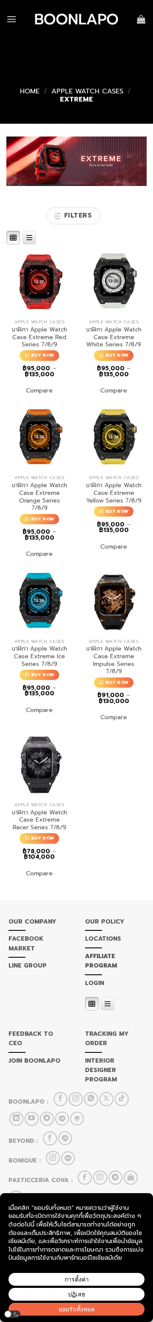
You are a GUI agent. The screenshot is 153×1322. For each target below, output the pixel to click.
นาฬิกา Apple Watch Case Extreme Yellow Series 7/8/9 (114, 493)
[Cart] (142, 19)
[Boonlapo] (76, 19)
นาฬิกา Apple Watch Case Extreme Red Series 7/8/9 (39, 337)
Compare (39, 390)
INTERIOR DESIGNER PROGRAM (101, 1070)
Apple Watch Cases (87, 91)
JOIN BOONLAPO (34, 1060)
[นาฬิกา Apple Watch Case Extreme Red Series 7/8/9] (39, 282)
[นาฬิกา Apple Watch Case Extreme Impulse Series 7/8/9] (114, 601)
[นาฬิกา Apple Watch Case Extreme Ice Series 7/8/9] (39, 601)
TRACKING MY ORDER (107, 1038)
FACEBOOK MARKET (25, 943)
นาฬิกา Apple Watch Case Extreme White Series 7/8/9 (114, 337)
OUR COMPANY (32, 921)
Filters (77, 215)
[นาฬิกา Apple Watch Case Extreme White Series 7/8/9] (114, 282)
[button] (12, 1314)
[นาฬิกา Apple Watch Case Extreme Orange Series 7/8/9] (39, 437)
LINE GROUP (27, 965)
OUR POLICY (105, 921)
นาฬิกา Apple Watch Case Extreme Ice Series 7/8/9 (39, 656)
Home (30, 91)
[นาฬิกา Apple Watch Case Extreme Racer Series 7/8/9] (39, 765)
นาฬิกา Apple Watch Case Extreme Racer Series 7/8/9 (39, 820)
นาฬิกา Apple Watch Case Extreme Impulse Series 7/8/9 (114, 660)
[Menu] (11, 19)
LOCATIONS (103, 938)
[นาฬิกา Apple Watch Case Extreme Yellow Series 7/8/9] (114, 437)
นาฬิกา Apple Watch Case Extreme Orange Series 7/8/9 (39, 497)
